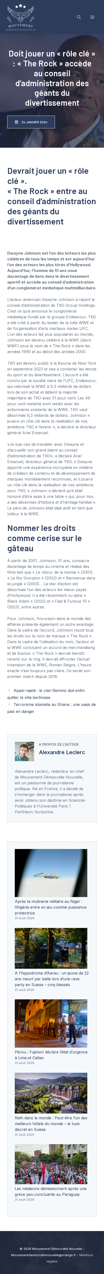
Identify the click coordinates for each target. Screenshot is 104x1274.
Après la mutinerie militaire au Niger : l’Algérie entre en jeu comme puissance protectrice (51, 907)
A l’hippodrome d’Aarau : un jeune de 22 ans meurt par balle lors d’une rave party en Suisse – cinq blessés (52, 979)
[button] (79, 17)
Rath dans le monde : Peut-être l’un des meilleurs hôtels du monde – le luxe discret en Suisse (51, 1123)
